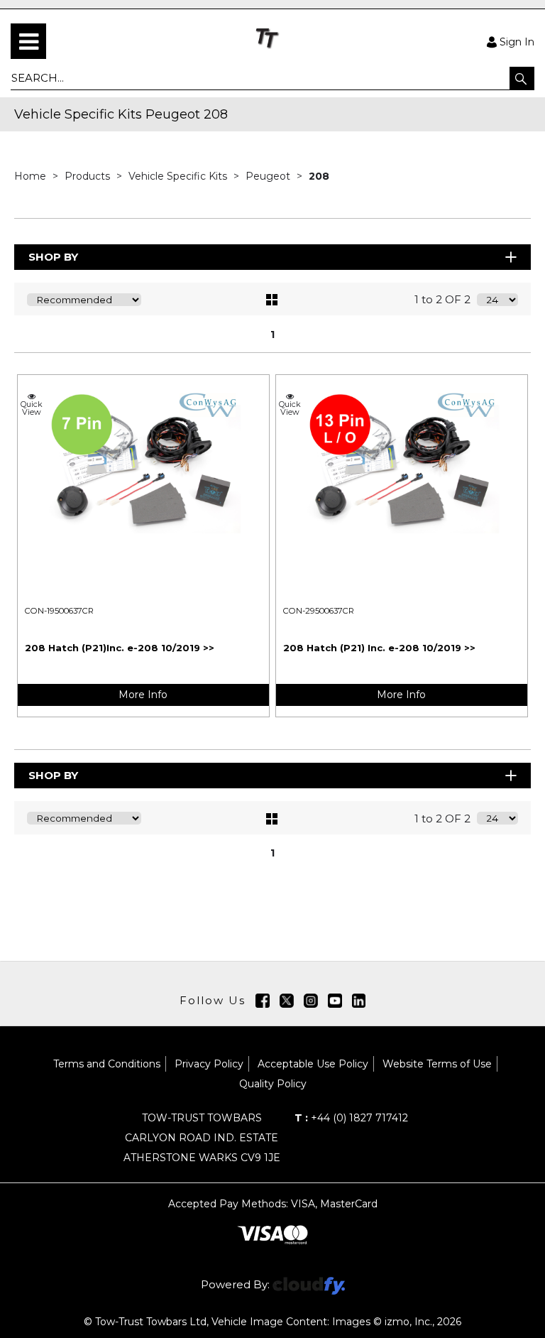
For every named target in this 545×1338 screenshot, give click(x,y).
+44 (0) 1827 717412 (351, 1117)
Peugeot (269, 176)
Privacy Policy (209, 1063)
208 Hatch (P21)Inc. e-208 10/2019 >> (119, 647)
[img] (262, 1001)
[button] (522, 78)
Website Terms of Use (437, 1063)
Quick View (32, 407)
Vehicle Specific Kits (179, 176)
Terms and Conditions (106, 1063)
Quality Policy (273, 1083)
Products (89, 176)
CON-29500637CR (318, 611)
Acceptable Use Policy (313, 1063)
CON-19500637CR (59, 611)
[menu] (28, 41)
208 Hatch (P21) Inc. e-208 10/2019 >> (379, 647)
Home (31, 176)
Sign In (517, 41)
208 (319, 176)
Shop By (53, 256)
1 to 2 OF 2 (442, 299)
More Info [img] (143, 694)
